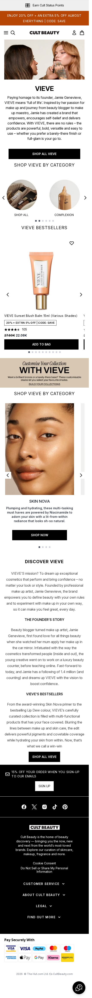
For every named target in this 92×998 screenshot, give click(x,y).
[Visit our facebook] (24, 807)
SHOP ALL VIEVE (44, 154)
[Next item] (85, 197)
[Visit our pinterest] (65, 807)
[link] (74, 32)
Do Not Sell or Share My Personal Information (44, 870)
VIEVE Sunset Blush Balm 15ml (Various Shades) (41, 315)
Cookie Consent (44, 863)
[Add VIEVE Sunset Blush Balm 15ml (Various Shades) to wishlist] (72, 243)
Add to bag (41, 344)
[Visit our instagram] (44, 807)
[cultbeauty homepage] (44, 32)
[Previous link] (7, 475)
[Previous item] (3, 197)
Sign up (44, 786)
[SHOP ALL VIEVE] (44, 60)
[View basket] (82, 32)
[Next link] (81, 475)
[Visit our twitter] (34, 807)
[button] (79, 988)
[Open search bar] (12, 32)
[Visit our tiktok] (55, 807)
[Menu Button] (4, 32)
